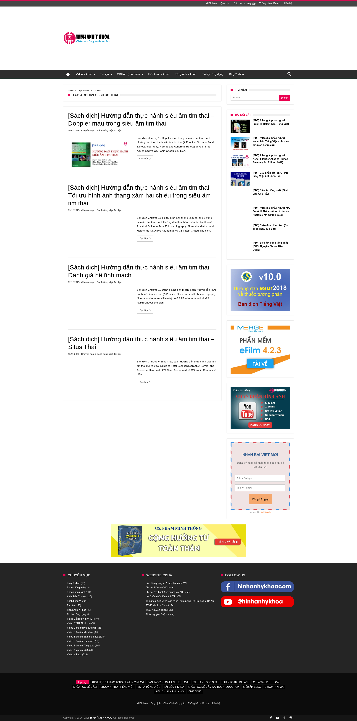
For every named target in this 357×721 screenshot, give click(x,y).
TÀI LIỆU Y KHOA (174, 686)
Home (70, 90)
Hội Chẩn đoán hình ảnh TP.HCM (163, 596)
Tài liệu (117, 130)
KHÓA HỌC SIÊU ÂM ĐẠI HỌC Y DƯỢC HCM (213, 686)
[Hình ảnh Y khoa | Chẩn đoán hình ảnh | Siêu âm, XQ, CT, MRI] (86, 32)
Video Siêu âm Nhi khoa (80, 632)
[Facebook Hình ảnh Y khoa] (257, 583)
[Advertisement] (226, 38)
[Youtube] (277, 718)
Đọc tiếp (143, 158)
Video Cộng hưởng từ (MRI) (82, 627)
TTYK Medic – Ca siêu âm (160, 605)
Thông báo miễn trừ (269, 3)
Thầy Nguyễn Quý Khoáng (160, 614)
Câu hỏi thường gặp (244, 3)
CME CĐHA (195, 691)
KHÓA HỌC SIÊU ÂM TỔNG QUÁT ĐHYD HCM (117, 682)
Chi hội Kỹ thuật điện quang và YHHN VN (168, 592)
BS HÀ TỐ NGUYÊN (149, 686)
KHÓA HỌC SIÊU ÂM (85, 686)
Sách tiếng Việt (105, 130)
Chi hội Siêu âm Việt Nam (159, 587)
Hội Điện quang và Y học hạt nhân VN (166, 583)
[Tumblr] (284, 718)
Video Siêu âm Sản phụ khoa (82, 636)
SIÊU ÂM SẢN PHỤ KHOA (170, 691)
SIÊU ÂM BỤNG (252, 686)
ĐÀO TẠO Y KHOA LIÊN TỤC (164, 682)
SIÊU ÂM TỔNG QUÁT (206, 682)
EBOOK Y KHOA (274, 686)
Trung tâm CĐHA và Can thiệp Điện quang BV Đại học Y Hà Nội (180, 601)
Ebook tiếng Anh (76, 587)
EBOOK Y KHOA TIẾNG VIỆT (117, 686)
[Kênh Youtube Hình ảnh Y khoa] (257, 598)
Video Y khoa (74, 654)
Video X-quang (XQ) (78, 650)
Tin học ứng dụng (76, 614)
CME (186, 682)
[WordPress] (291, 718)
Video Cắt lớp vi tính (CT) (81, 618)
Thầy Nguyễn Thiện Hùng (159, 609)
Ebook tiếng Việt (76, 592)
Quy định (225, 3)
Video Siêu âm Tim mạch (80, 641)
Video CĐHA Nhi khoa (79, 623)
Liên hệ (288, 3)
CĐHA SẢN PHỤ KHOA (266, 682)
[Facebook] (271, 718)
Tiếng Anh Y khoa (76, 609)
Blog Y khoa (73, 583)
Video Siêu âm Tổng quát (80, 645)
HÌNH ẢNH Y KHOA (101, 717)
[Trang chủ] (68, 74)
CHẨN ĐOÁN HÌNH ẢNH (236, 682)
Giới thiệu (211, 3)
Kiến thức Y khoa (76, 596)
